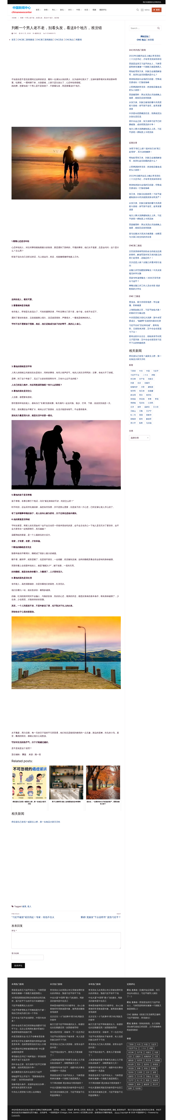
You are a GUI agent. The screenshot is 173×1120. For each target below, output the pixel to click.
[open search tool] (138, 10)
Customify (16, 1115)
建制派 (150, 387)
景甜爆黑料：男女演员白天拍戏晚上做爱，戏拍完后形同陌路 (145, 226)
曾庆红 (148, 395)
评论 (14, 931)
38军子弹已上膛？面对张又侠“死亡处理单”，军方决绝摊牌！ (145, 150)
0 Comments (50, 33)
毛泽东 (142, 403)
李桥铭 (133, 403)
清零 (139, 407)
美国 (141, 415)
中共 (141, 371)
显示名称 (15, 953)
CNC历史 (59, 39)
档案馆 (79, 39)
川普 (143, 387)
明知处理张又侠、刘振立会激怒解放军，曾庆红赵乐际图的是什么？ (145, 159)
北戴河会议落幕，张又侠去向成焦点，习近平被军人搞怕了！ (143, 993)
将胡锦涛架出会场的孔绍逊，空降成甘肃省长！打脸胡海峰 (145, 186)
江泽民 (150, 403)
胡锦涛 (133, 419)
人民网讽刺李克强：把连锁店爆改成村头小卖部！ (145, 168)
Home (14, 18)
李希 (149, 399)
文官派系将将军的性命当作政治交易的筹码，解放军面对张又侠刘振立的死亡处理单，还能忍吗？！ (145, 254)
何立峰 (133, 379)
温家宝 (147, 407)
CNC (15, 33)
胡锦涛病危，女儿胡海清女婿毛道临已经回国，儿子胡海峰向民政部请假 (144, 1026)
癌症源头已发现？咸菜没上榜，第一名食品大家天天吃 (36, 822)
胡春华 (148, 415)
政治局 (133, 395)
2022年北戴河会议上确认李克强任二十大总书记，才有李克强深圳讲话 (145, 177)
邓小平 (133, 423)
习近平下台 (134, 375)
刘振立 (150, 379)
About (117, 1112)
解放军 (148, 419)
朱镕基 (133, 399)
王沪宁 (148, 411)
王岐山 (133, 411)
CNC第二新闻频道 (26, 39)
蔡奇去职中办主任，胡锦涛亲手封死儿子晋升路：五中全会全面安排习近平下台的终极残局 (145, 339)
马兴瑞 (148, 423)
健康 (24, 906)
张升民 (133, 391)
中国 (148, 371)
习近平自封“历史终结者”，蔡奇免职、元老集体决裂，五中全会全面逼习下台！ (145, 328)
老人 (29, 906)
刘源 (132, 383)
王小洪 (155, 407)
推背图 (151, 39)
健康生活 (37, 33)
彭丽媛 (150, 391)
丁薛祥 (133, 371)
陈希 (141, 423)
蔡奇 (141, 419)
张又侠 (142, 391)
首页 (158, 10)
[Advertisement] (66, 59)
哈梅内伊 (134, 387)
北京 (139, 383)
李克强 (142, 399)
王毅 (141, 411)
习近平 (155, 371)
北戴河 (147, 383)
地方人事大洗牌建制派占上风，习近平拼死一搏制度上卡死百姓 (145, 217)
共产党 (142, 379)
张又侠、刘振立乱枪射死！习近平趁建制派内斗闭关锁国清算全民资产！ (145, 195)
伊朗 (153, 375)
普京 (141, 395)
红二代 (133, 415)
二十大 (145, 375)
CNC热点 (69, 39)
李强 (156, 399)
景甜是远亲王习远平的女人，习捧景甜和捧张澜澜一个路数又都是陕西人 (144, 1005)
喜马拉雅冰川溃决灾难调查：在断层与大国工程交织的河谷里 (145, 235)
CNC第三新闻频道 (44, 39)
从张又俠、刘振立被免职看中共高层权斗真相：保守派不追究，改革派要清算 (145, 206)
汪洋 (132, 407)
